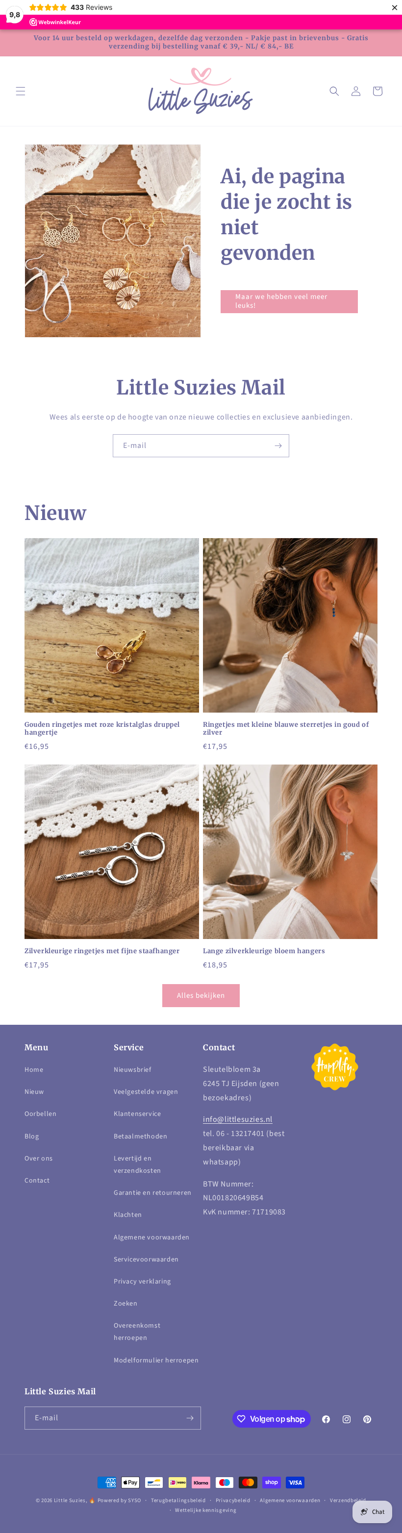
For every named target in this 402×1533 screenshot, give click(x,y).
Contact (37, 1181)
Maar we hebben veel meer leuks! (281, 301)
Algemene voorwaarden (152, 1237)
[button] (20, 91)
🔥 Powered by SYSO (115, 1500)
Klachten (128, 1215)
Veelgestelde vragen (146, 1092)
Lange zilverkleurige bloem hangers (264, 951)
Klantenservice (137, 1114)
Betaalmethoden (140, 1136)
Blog (32, 1136)
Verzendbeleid (348, 1500)
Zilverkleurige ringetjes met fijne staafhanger (102, 951)
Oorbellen (40, 1114)
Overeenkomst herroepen (137, 1332)
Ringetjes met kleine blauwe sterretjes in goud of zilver (286, 729)
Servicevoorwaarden (146, 1259)
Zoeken (126, 1304)
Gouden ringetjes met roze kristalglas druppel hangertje (102, 729)
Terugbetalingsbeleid (178, 1500)
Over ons (39, 1158)
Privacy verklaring (142, 1281)
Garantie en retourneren (153, 1193)
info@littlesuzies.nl (238, 1119)
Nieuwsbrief (132, 1070)
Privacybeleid (233, 1500)
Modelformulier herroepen (156, 1360)
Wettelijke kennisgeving (205, 1510)
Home (34, 1070)
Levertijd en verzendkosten (137, 1165)
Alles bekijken (201, 995)
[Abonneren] (278, 445)
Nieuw (34, 1092)
